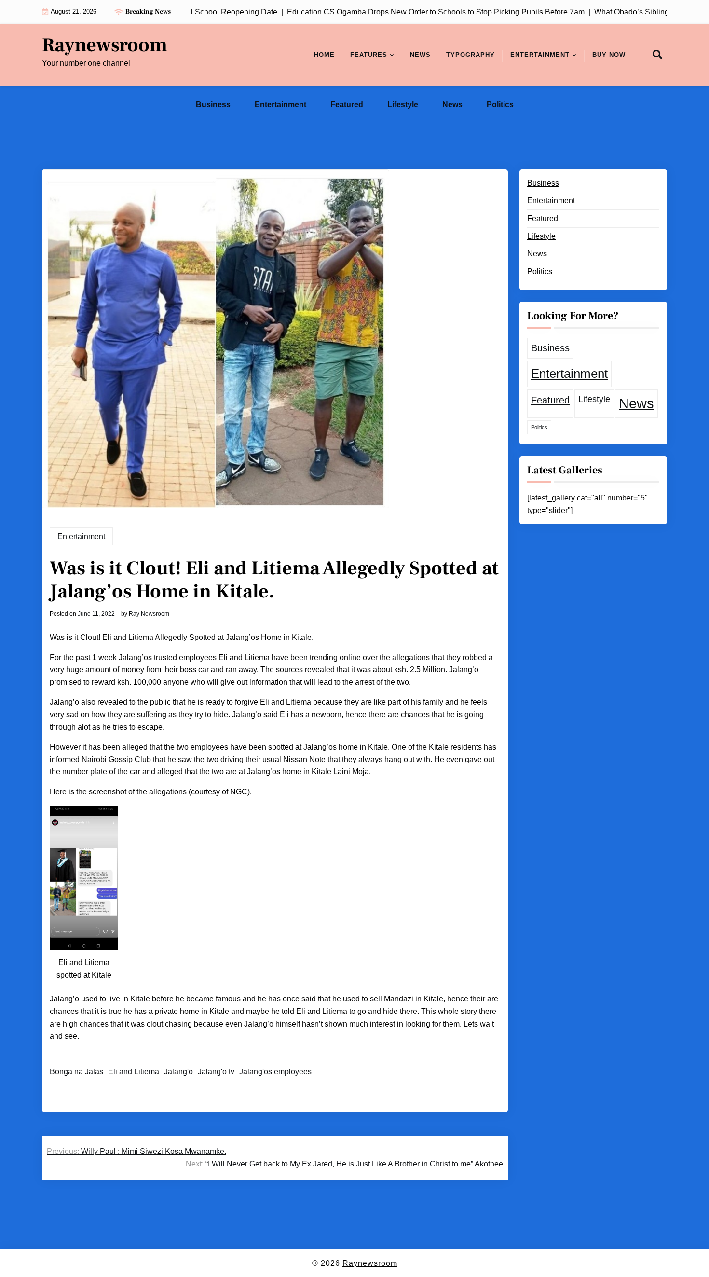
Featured (346, 104)
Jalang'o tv (216, 1072)
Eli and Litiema (133, 1072)
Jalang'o (178, 1072)
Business (213, 104)
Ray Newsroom (149, 614)
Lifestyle (402, 104)
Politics (500, 104)
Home (324, 54)
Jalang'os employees (275, 1072)
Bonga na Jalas (76, 1072)
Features (368, 54)
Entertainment (540, 54)
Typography (470, 54)
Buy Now (609, 54)
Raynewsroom (104, 45)
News (420, 54)
